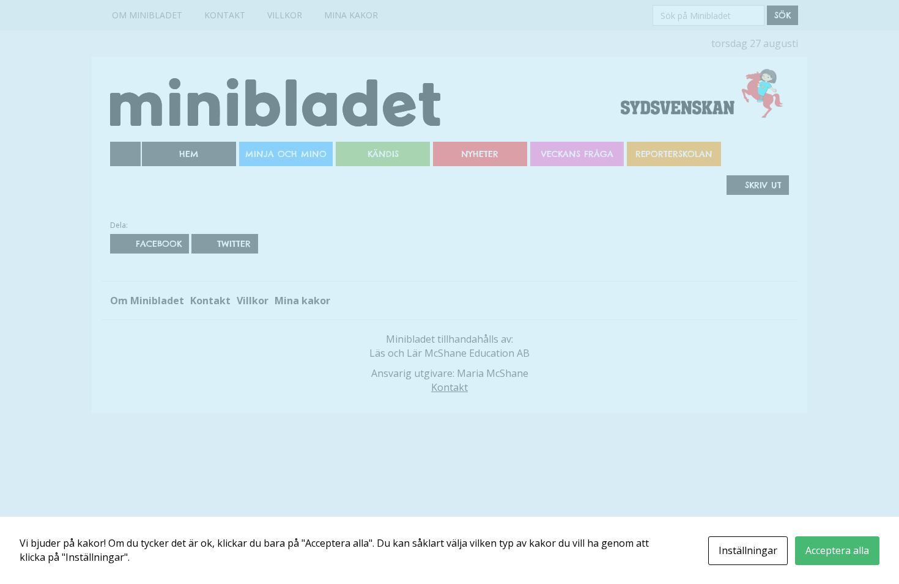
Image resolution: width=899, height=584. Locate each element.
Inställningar (748, 550)
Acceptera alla (837, 550)
